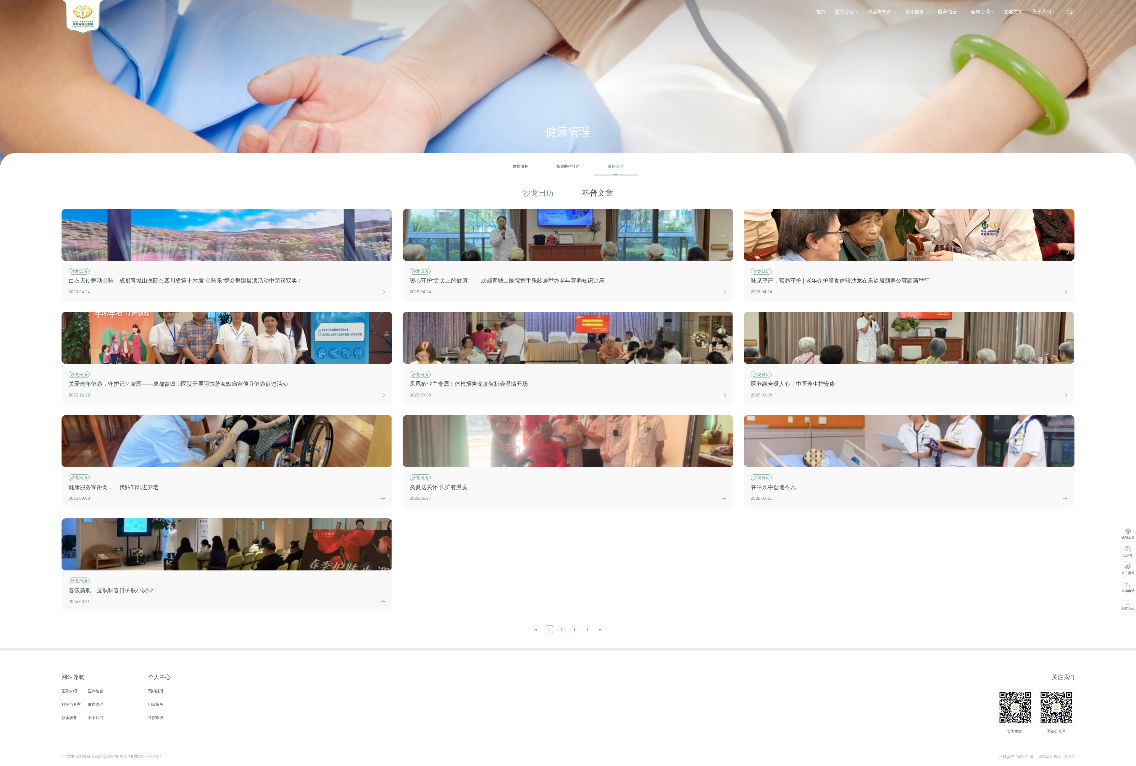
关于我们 (1042, 11)
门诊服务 (156, 705)
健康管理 (981, 11)
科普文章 (597, 193)
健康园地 (615, 167)
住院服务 (156, 718)
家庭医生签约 (568, 167)
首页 (820, 11)
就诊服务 (915, 11)
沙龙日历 (538, 193)
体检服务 (520, 167)
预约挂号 (156, 691)
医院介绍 (845, 11)
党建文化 (1013, 11)
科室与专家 (880, 11)
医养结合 (948, 11)
